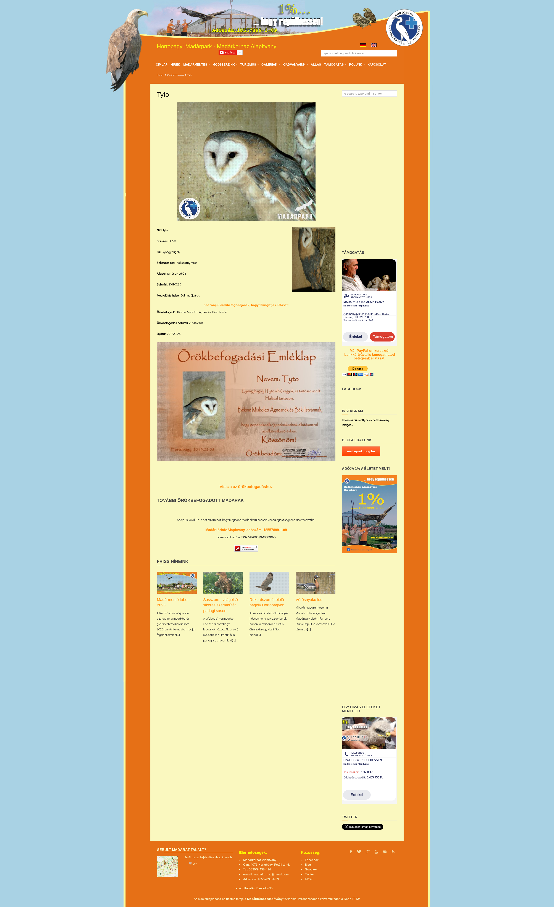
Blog (308, 864)
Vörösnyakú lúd (309, 600)
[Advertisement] (369, 175)
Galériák (269, 64)
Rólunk (355, 64)
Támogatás (334, 64)
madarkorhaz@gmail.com (271, 874)
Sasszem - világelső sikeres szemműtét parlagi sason (220, 605)
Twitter (309, 874)
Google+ (311, 869)
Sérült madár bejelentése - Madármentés (208, 857)
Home (160, 75)
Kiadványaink (293, 64)
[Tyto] (246, 161)
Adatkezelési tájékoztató (254, 888)
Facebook (312, 860)
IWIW (308, 879)
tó (271, 888)
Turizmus (248, 64)
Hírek (175, 64)
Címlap (161, 64)
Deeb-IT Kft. (352, 899)
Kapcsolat (376, 64)
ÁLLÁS (316, 64)
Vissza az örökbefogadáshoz (246, 487)
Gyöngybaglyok (175, 75)
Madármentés (195, 64)
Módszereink (223, 64)
